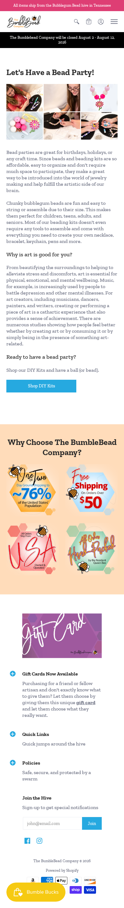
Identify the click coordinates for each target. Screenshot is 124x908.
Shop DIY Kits (41, 386)
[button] (77, 21)
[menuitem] (77, 21)
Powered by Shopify (62, 870)
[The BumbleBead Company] (23, 21)
